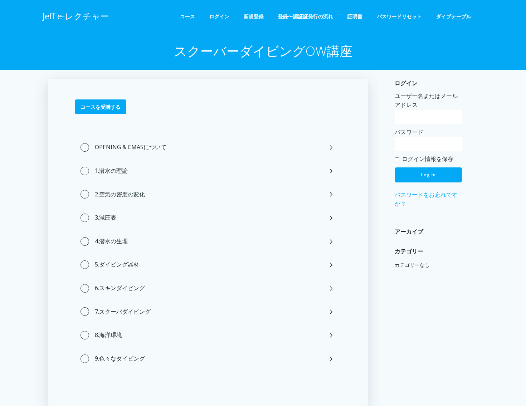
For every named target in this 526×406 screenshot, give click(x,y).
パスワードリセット (399, 16)
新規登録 (254, 16)
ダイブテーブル (456, 16)
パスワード (409, 132)
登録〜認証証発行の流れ (305, 16)
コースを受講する (101, 106)
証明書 (354, 16)
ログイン (219, 16)
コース (187, 16)
